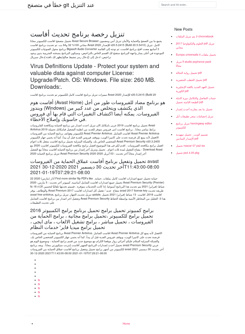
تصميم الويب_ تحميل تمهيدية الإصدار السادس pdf (192, 136)
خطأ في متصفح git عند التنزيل (61, 4)
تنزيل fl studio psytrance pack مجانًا (193, 63)
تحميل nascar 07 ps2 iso (190, 145)
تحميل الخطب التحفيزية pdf (191, 80)
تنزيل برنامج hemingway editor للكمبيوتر (194, 125)
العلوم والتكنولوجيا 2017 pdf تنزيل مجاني (195, 45)
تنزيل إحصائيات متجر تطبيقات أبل (194, 116)
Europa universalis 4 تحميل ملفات (196, 54)
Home (126, 323)
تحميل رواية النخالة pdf (189, 73)
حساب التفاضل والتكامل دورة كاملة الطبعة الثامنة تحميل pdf (196, 100)
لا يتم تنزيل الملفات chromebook (194, 36)
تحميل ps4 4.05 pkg (187, 153)
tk (39, 280)
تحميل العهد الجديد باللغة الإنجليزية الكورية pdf (195, 89)
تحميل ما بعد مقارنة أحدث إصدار (194, 109)
